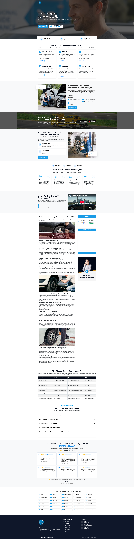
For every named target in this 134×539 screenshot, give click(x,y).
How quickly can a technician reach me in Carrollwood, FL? (50, 415)
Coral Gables (78, 503)
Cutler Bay (89, 500)
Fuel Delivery (65, 66)
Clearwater (66, 509)
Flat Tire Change (66, 51)
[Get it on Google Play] (92, 121)
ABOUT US (71, 3)
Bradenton (54, 506)
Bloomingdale (54, 494)
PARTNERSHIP (79, 3)
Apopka (42, 500)
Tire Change (67, 521)
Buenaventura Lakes (67, 494)
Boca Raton (54, 497)
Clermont (77, 494)
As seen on (67, 481)
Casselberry (66, 503)
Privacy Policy (93, 537)
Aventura (42, 503)
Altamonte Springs (44, 497)
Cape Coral (66, 497)
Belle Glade (42, 509)
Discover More (71, 107)
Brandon (53, 509)
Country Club (90, 494)
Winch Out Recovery (87, 66)
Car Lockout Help (46, 66)
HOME (66, 3)
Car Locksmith (67, 529)
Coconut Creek (78, 497)
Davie (89, 506)
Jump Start (67, 523)
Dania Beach (90, 503)
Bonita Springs (54, 500)
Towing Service (67, 527)
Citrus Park (66, 506)
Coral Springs (78, 506)
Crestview (89, 497)
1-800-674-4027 (71, 122)
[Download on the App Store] (83, 121)
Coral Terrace (78, 509)
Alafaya (42, 494)
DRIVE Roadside (43, 537)
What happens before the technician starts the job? (49, 427)
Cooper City (78, 500)
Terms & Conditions (85, 537)
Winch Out (66, 531)
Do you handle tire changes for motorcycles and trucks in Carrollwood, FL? (54, 431)
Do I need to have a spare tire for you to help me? (49, 423)
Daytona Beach (90, 509)
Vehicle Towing (85, 51)
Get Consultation (42, 157)
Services (92, 3)
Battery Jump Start (47, 51)
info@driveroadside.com (88, 525)
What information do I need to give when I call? (48, 419)
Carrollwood (66, 500)
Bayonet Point (43, 506)
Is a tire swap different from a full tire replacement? (49, 435)
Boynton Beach (54, 503)
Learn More (42, 60)
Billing (85, 3)
